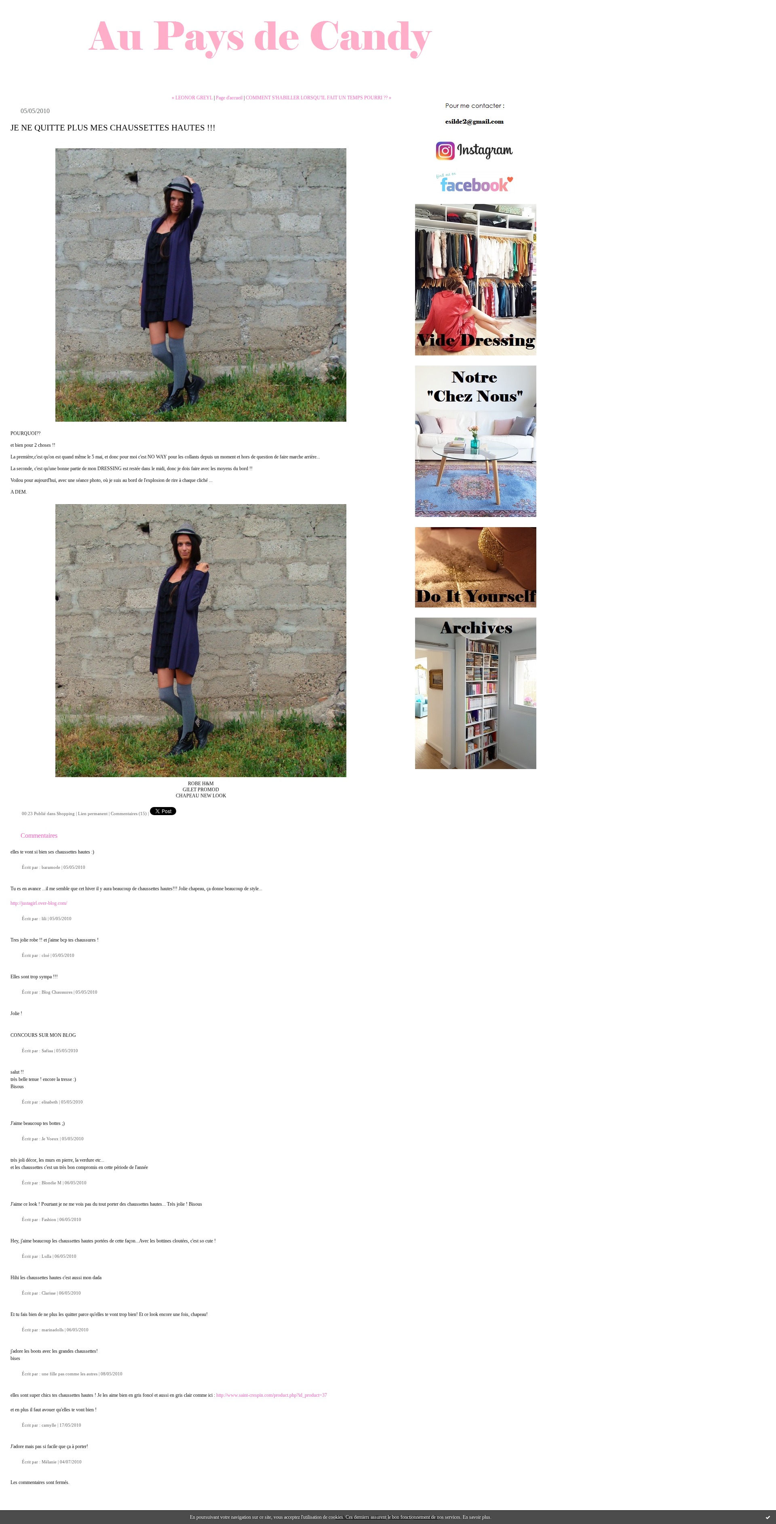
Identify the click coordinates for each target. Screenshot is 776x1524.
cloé (45, 955)
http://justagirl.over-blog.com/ (39, 903)
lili (44, 918)
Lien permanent (93, 813)
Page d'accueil (229, 98)
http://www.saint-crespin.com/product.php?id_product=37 (271, 1395)
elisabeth (50, 1101)
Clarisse (49, 1293)
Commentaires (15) (129, 813)
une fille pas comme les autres (69, 1373)
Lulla (46, 1256)
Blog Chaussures (57, 992)
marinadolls (52, 1329)
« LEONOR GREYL (192, 98)
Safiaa (47, 1050)
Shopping (66, 813)
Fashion (49, 1219)
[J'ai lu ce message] (768, 1517)
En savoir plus (476, 1517)
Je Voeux (50, 1138)
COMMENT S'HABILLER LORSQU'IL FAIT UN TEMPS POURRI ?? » (318, 98)
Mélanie (49, 1461)
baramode (51, 867)
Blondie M (51, 1182)
